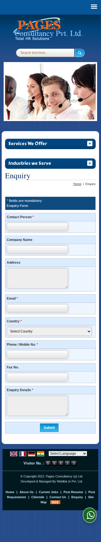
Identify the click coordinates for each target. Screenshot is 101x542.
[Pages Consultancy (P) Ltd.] (48, 29)
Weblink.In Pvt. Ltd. (70, 481)
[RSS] (55, 502)
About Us (27, 492)
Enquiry (77, 497)
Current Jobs (48, 492)
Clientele (37, 497)
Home (77, 184)
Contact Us (58, 497)
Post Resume (73, 492)
